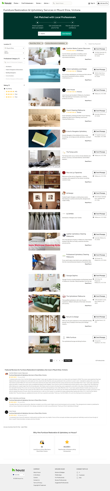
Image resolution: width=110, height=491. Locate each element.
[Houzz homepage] (6, 3)
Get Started (66, 34)
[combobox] (62, 3)
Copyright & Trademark (40, 485)
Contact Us (37, 480)
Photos (16, 3)
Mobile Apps (58, 475)
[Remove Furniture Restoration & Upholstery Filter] (66, 43)
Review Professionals (60, 480)
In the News (37, 475)
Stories (38, 3)
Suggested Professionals (61, 482)
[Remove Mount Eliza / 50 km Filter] (42, 43)
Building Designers (11, 72)
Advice (46, 3)
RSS (80, 477)
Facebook (81, 475)
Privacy (40, 482)
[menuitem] (16, 3)
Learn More (24, 427)
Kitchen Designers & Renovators (14, 79)
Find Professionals (27, 3)
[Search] (54, 3)
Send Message (100, 49)
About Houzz (37, 472)
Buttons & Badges (60, 472)
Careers (36, 477)
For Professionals (59, 477)
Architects (9, 66)
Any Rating (9, 88)
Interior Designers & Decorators (14, 69)
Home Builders (10, 76)
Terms (35, 482)
